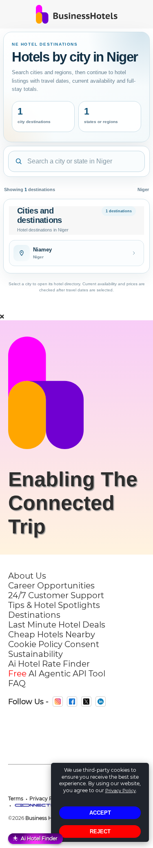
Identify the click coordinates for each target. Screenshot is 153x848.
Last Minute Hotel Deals (56, 625)
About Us (27, 576)
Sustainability (35, 654)
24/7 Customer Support (56, 595)
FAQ (17, 683)
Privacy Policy (120, 790)
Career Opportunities (51, 585)
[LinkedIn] (100, 701)
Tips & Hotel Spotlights (54, 605)
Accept (100, 813)
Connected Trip (61, 514)
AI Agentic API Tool (56, 673)
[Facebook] (72, 701)
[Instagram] (58, 701)
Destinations (34, 615)
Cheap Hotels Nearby (51, 634)
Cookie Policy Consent (53, 644)
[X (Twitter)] (86, 701)
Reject (100, 831)
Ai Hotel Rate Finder (49, 664)
